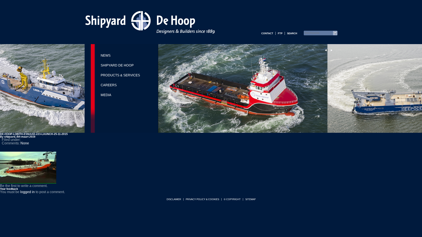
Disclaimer (174, 199)
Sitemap (250, 199)
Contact (267, 33)
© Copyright (232, 199)
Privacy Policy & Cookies (202, 199)
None (24, 143)
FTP (280, 33)
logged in (27, 192)
